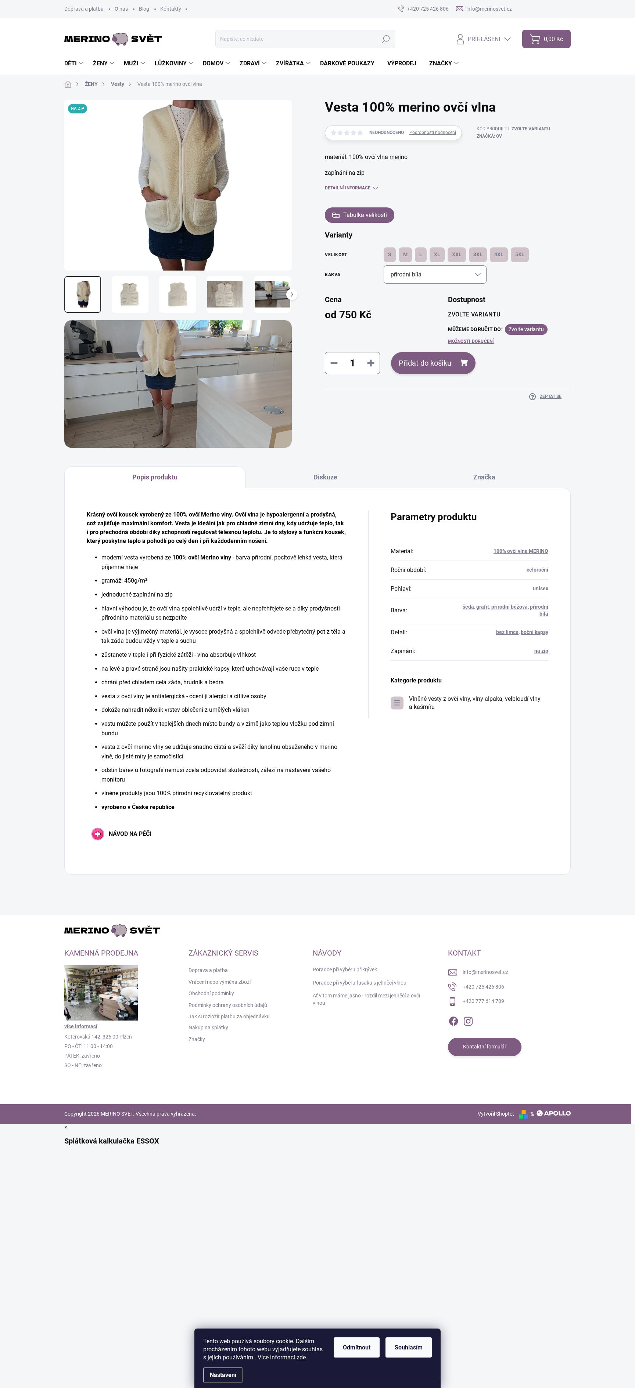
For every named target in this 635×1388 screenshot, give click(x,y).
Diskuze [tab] (325, 477)
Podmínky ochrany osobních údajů (228, 1005)
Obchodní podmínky (211, 993)
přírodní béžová (509, 607)
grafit (482, 607)
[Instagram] (468, 1019)
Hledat (386, 39)
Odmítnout (356, 1347)
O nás (121, 9)
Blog (144, 9)
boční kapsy (534, 632)
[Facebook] (453, 1019)
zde (301, 1357)
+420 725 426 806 (483, 987)
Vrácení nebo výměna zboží (220, 982)
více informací (80, 1026)
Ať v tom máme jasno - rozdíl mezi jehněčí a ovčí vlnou (366, 999)
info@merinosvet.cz (485, 972)
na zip (541, 651)
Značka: (489, 136)
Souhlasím (409, 1347)
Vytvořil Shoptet (496, 1114)
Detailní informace (347, 188)
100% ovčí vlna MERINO (521, 551)
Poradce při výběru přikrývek (345, 969)
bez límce (507, 632)
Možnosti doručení (471, 341)
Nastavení (223, 1374)
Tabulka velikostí (365, 214)
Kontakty (170, 9)
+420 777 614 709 (483, 1001)
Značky (197, 1039)
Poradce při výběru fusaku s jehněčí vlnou (359, 983)
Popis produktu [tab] (154, 477)
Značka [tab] (484, 477)
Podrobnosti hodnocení (432, 132)
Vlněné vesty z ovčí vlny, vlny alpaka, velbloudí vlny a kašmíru (475, 702)
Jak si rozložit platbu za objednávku (229, 1016)
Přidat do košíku (425, 363)
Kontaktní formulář (484, 1047)
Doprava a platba (84, 9)
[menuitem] (75, 63)
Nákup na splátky (208, 1027)
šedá (468, 607)
